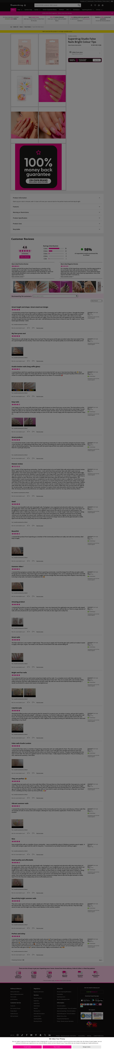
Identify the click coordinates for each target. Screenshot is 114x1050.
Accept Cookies (27, 1047)
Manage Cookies (86, 1047)
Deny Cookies (57, 1047)
